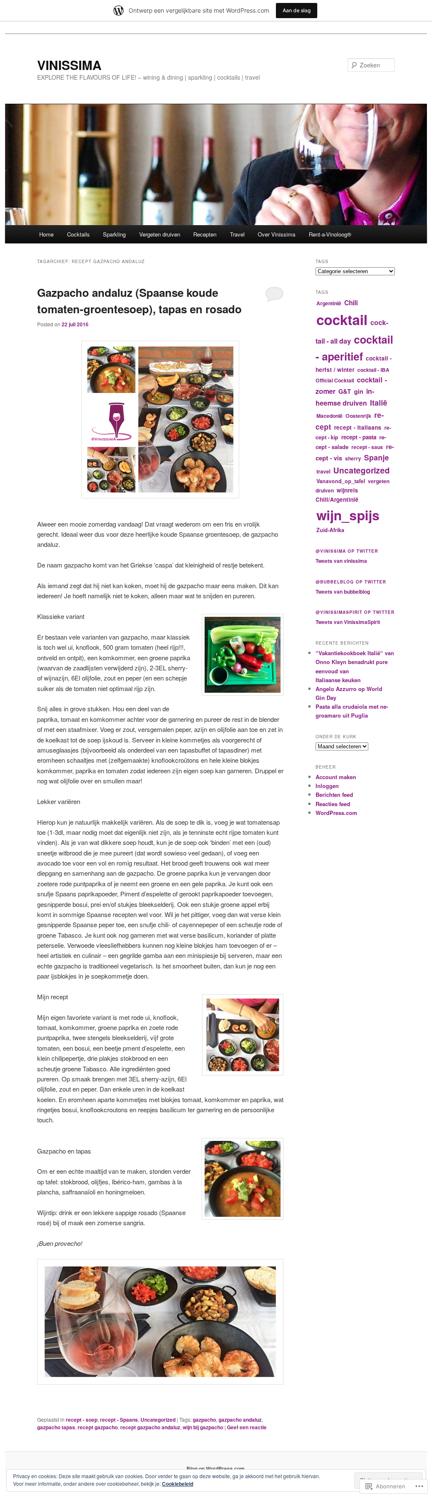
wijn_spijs (348, 515)
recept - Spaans (119, 1419)
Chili (351, 302)
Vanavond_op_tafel (340, 481)
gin (358, 391)
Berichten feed (334, 795)
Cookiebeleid (177, 1483)
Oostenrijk (358, 416)
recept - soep (81, 1419)
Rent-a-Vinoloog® (330, 234)
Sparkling (114, 234)
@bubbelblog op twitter (351, 582)
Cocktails (78, 234)
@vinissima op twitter (347, 551)
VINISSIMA (69, 65)
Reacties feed (333, 804)
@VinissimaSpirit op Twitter (355, 612)
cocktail (341, 319)
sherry (353, 458)
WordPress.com (336, 813)
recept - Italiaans (357, 427)
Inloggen (327, 786)
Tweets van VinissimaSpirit (348, 622)
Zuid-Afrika (330, 530)
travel (323, 471)
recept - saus (367, 447)
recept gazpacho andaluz (150, 1427)
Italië (378, 402)
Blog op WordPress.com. (216, 1468)
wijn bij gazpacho (203, 1427)
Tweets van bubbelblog (343, 591)
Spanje (376, 457)
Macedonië (329, 416)
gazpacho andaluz (240, 1419)
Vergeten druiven (159, 234)
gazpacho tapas (56, 1427)
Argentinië (328, 303)
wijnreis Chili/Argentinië (337, 494)
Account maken (336, 777)
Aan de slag (296, 10)
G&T (344, 391)
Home (46, 234)
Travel (237, 234)
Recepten (204, 234)
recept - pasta (358, 437)
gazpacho (204, 1419)
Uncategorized (158, 1419)
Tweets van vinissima (341, 561)
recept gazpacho (98, 1427)
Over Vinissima (276, 234)
